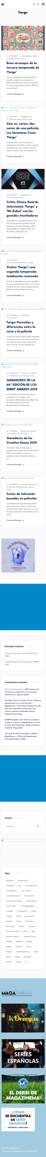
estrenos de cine (12, 931)
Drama (18, 921)
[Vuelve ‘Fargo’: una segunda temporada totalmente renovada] (23, 254)
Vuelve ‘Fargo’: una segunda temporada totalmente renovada (22, 272)
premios (9, 952)
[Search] (39, 824)
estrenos (32, 926)
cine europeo (31, 901)
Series (24, 58)
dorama (9, 921)
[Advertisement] (23, 607)
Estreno (22, 926)
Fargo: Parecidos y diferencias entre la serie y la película (21, 327)
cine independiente (27, 906)
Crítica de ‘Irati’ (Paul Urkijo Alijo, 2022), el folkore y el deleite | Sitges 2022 (22, 725)
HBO (33, 931)
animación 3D (23, 880)
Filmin (25, 931)
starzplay (27, 957)
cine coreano (26, 891)
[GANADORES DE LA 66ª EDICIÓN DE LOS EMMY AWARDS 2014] (23, 367)
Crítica (33, 911)
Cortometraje (22, 911)
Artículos (12, 487)
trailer (18, 962)
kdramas (19, 941)
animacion (10, 880)
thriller (9, 962)
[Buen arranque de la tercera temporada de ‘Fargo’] (23, 50)
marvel (29, 941)
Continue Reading (14, 94)
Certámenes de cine (16, 376)
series (8, 957)
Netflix (8, 946)
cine (19, 885)
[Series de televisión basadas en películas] (17, 478)
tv (26, 962)
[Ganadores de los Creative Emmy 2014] (16, 425)
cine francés (11, 906)
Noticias (24, 119)
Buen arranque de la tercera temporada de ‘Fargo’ (23, 68)
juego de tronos (30, 936)
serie (36, 952)
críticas (9, 916)
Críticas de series (15, 58)
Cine (10, 197)
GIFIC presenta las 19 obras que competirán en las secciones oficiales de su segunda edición (22, 692)
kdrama (9, 941)
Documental (29, 916)
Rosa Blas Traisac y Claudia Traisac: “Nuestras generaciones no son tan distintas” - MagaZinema (23, 703)
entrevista (29, 921)
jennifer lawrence (13, 936)
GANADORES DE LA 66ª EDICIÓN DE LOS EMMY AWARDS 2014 (22, 385)
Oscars (28, 946)
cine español (29, 896)
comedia (9, 911)
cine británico (11, 891)
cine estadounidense (14, 901)
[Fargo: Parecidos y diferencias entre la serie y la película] (23, 309)
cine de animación (13, 896)
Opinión (31, 487)
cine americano (31, 885)
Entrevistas (10, 926)
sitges (17, 957)
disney (18, 916)
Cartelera (10, 885)
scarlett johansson (23, 952)
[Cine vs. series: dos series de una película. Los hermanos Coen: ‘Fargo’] (23, 110)
